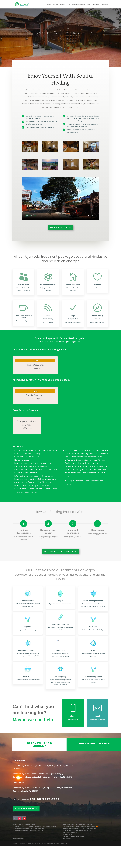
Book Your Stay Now (60, 227)
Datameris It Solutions (61, 843)
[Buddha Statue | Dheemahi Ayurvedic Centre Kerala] (91, 169)
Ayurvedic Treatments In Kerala (24, 824)
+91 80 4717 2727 (73, 719)
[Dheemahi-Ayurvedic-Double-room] (50, 152)
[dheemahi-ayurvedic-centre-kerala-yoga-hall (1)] (30, 169)
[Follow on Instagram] (19, 818)
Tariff (68, 4)
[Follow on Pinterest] (24, 818)
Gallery (89, 4)
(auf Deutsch (91, 826)
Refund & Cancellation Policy (73, 837)
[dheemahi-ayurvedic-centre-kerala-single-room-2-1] (71, 169)
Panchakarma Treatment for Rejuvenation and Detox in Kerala (35, 826)
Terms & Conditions (70, 832)
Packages (62, 4)
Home (49, 4)
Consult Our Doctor (92, 743)
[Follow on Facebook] (15, 818)
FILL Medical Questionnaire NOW (60, 551)
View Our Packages (26, 809)
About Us (55, 4)
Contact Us (105, 4)
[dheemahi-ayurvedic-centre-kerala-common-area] (30, 152)
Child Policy (67, 839)
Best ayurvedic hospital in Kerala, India (77, 830)
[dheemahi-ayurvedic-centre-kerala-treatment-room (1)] (91, 152)
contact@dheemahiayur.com (97, 719)
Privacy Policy (68, 834)
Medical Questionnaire (78, 4)
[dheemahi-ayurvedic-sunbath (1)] (50, 169)
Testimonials (96, 4)
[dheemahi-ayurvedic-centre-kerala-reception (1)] (71, 152)
